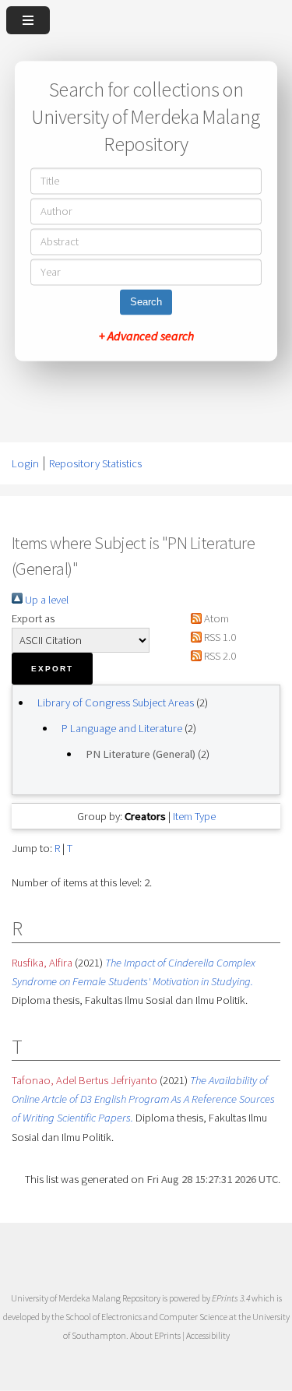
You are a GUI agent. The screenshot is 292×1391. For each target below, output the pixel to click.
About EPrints (155, 1335)
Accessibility (208, 1335)
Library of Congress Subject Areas (115, 703)
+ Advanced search (146, 336)
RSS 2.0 (219, 656)
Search (146, 302)
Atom (215, 618)
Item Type (194, 816)
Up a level (46, 600)
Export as (33, 618)
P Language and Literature (122, 728)
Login (25, 463)
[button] (52, 669)
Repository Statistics (95, 463)
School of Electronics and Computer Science (146, 1316)
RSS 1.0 (219, 637)
